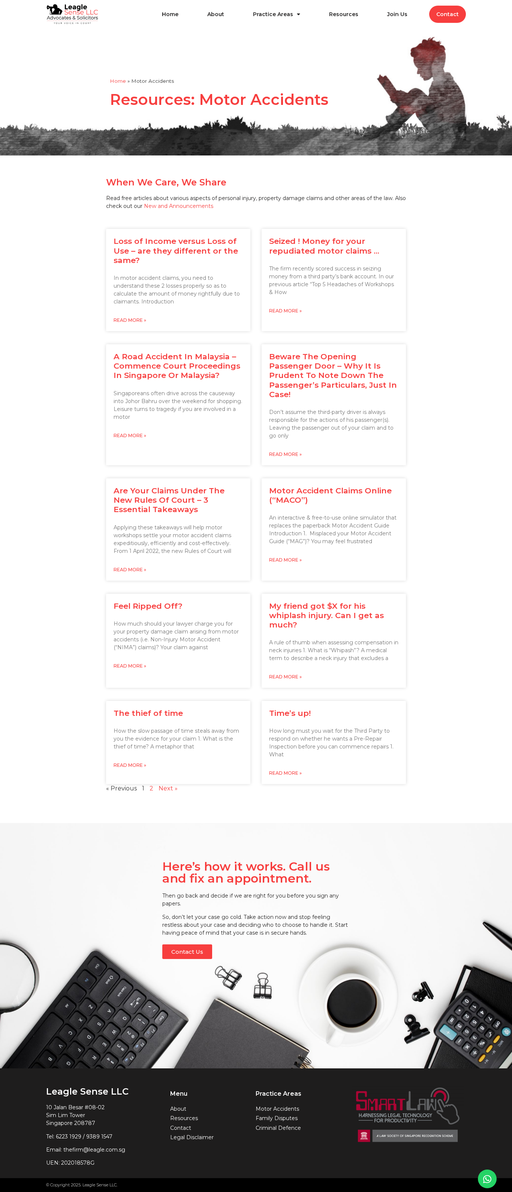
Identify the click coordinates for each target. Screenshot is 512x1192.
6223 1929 (68, 1136)
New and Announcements (178, 206)
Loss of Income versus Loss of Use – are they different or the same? (176, 250)
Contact (447, 14)
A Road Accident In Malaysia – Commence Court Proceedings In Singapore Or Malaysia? (177, 366)
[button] (187, 951)
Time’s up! (290, 713)
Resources (343, 14)
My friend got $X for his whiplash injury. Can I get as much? (326, 615)
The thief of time (148, 713)
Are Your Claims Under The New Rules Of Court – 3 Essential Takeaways (169, 500)
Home (170, 14)
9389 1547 (99, 1136)
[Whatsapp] (487, 1179)
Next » (168, 788)
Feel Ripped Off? (148, 606)
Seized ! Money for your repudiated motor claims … (324, 245)
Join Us (397, 14)
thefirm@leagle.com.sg (94, 1149)
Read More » (130, 320)
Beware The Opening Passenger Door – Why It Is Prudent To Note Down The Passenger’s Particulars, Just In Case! (333, 375)
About (215, 14)
